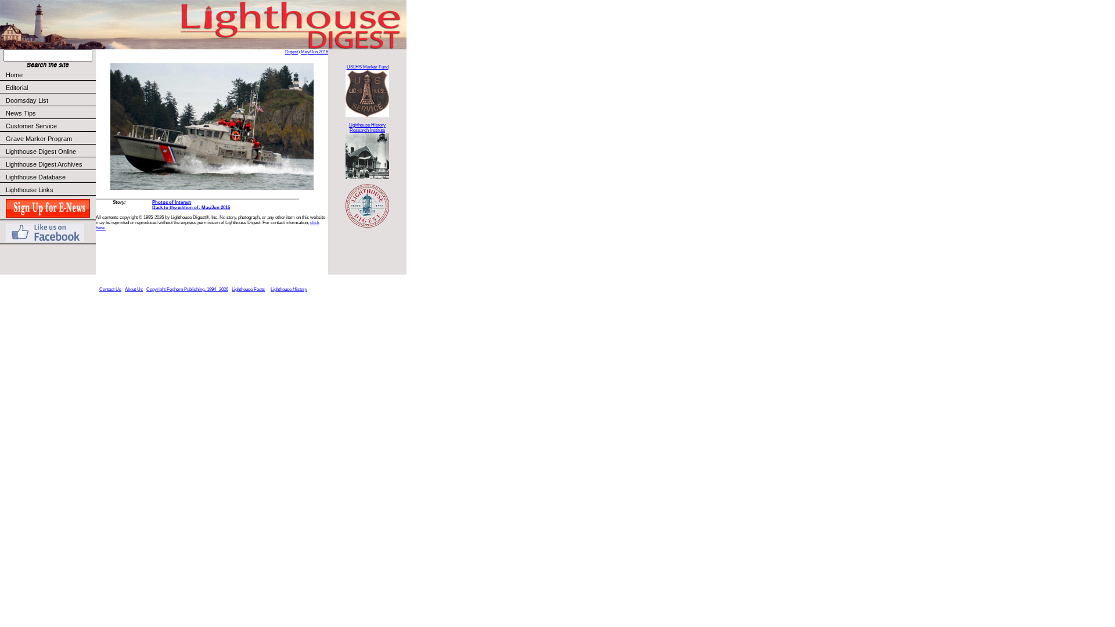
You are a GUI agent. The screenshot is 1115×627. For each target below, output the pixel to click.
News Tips (21, 113)
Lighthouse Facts (248, 289)
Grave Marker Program (39, 138)
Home (14, 74)
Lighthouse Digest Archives (44, 164)
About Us (134, 289)
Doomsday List (27, 100)
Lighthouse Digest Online (41, 151)
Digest (291, 52)
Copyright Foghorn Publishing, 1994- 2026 (187, 289)
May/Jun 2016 (314, 52)
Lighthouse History (289, 289)
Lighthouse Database (36, 177)
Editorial (17, 87)
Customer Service (31, 125)
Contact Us (110, 289)
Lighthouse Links (29, 189)
